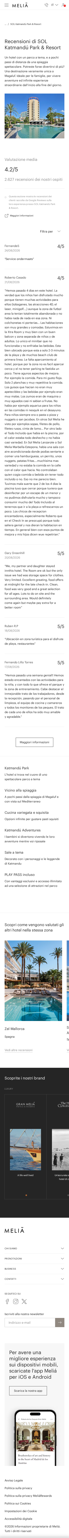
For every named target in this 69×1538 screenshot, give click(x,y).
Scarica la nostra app (28, 1391)
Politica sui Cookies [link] (18, 1503)
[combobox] (54, 5)
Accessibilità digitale (18, 1519)
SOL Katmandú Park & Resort (25, 24)
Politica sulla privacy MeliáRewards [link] (28, 1496)
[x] (24, 1301)
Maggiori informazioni (21, 215)
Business (10, 1268)
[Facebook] (7, 1301)
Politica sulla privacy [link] (18, 1488)
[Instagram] (15, 1301)
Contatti (10, 1278)
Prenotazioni (13, 1258)
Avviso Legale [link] (14, 1480)
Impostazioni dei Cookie (21, 1511)
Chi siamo (11, 1248)
